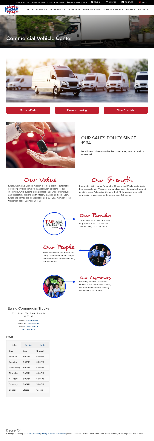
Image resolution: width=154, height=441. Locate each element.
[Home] (28, 9)
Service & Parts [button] (91, 9)
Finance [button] (130, 9)
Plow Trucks (39, 9)
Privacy (44, 434)
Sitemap (36, 434)
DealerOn (28, 434)
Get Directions (28, 329)
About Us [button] (143, 9)
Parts (42, 345)
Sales (14, 345)
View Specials (125, 110)
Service (28, 345)
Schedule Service (113, 9)
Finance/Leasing (77, 110)
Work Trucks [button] (57, 9)
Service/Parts (28, 110)
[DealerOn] (14, 430)
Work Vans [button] (74, 9)
